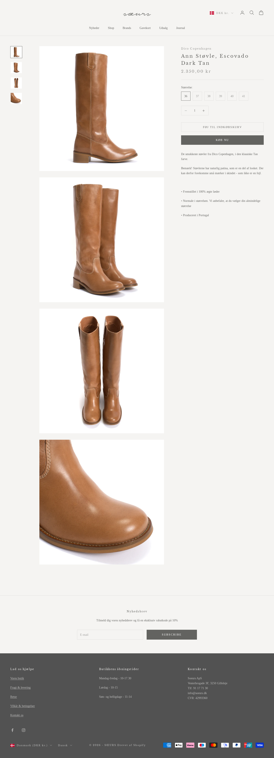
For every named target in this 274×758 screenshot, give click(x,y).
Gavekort (145, 28)
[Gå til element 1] (16, 52)
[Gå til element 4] (16, 98)
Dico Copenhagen (196, 48)
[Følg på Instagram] (23, 730)
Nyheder (94, 28)
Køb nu (222, 140)
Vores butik (17, 678)
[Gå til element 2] (16, 68)
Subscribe (172, 634)
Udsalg (163, 28)
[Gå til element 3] (16, 83)
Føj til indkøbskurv (222, 127)
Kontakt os (16, 715)
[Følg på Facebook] (12, 730)
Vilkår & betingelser (22, 706)
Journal (180, 28)
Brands (127, 28)
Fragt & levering (20, 687)
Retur (13, 696)
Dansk (63, 745)
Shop (111, 28)
